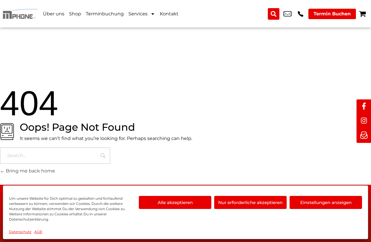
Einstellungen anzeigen (326, 202)
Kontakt (169, 14)
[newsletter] (364, 135)
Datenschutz (20, 232)
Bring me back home (30, 171)
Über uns (53, 14)
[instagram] (364, 121)
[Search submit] (273, 14)
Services (138, 14)
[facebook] (364, 106)
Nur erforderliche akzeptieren (250, 202)
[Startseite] (20, 14)
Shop (75, 14)
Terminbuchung (105, 14)
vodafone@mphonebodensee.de (287, 13)
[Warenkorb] (362, 13)
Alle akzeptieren (175, 202)
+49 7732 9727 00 (300, 13)
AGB (38, 232)
